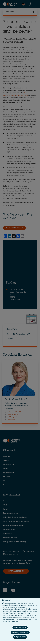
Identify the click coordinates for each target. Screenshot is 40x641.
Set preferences (20, 637)
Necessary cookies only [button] (20, 632)
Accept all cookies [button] (20, 627)
